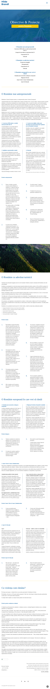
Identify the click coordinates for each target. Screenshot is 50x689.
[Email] (28, 681)
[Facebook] (21, 681)
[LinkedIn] (25, 681)
